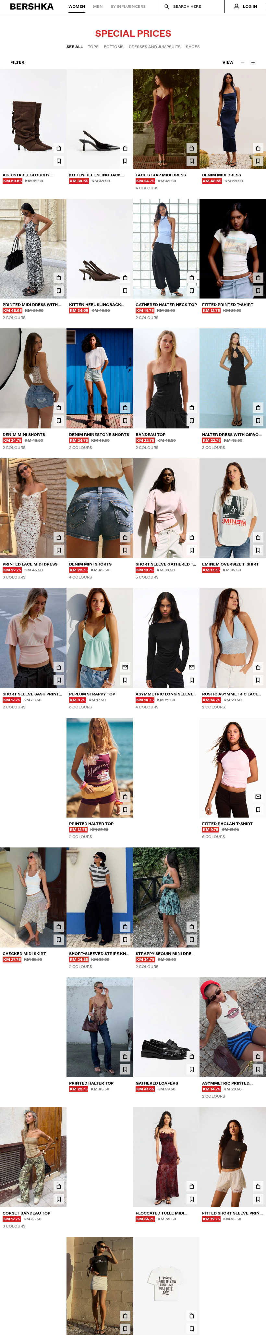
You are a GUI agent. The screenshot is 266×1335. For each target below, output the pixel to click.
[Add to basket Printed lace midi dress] (59, 537)
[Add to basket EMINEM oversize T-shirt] (258, 537)
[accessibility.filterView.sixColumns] (253, 62)
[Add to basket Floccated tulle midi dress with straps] (192, 1186)
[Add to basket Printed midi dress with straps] (59, 278)
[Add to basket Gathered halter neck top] (192, 278)
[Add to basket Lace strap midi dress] (192, 148)
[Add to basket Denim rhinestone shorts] (125, 407)
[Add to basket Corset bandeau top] (59, 1186)
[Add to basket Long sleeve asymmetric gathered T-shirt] (59, 1316)
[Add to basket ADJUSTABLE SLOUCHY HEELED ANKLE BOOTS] (59, 148)
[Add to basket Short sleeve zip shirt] (59, 1056)
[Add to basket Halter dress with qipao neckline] (258, 407)
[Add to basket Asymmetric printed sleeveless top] (258, 1056)
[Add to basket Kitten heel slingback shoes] (125, 148)
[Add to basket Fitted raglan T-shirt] (192, 797)
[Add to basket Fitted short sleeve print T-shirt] (258, 1186)
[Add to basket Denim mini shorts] (59, 407)
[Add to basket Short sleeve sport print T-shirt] (59, 797)
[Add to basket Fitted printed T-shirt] (258, 278)
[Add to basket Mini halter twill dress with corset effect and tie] (125, 1186)
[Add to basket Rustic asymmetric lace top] (258, 667)
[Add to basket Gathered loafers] (192, 1056)
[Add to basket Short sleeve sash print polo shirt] (59, 667)
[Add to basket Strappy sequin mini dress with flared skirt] (192, 927)
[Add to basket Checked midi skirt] (59, 927)
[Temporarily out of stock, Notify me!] (125, 667)
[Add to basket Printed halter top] (125, 797)
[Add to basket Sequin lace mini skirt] (125, 1316)
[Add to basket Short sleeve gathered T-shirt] (192, 537)
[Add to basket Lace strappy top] (258, 927)
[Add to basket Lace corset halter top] (258, 1316)
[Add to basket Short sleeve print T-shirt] (192, 1316)
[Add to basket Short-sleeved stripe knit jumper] (125, 927)
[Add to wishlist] (59, 161)
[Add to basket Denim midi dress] (258, 148)
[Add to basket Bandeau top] (192, 407)
